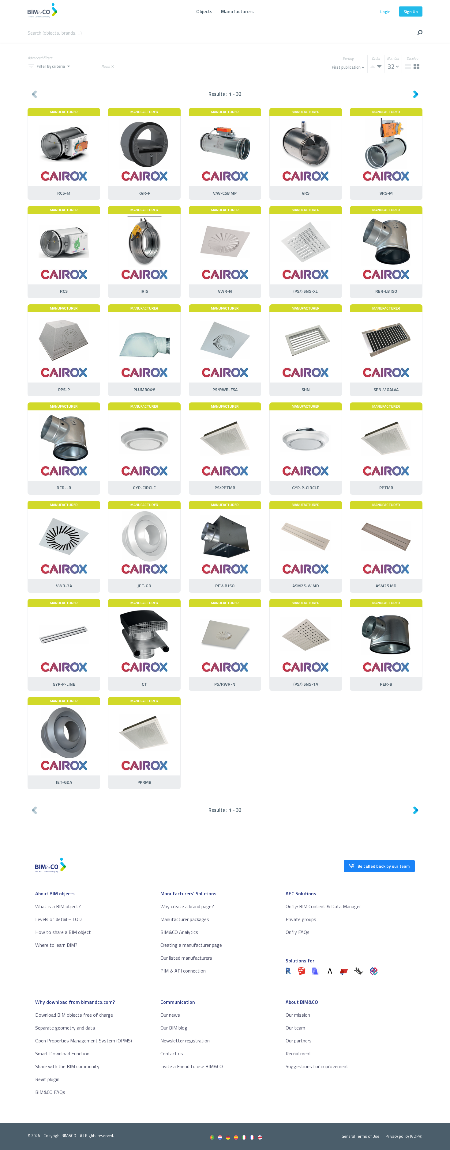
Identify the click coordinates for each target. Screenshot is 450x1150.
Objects (204, 11)
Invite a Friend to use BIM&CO (191, 1066)
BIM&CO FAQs (50, 1092)
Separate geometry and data (65, 1027)
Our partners (299, 1040)
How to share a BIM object (63, 932)
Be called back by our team (384, 866)
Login (385, 11)
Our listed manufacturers (186, 958)
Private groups (301, 919)
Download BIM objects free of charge (74, 1015)
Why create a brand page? (187, 906)
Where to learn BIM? (56, 945)
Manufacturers (237, 11)
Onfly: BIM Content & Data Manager (323, 906)
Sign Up (410, 11)
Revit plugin (47, 1079)
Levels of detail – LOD (58, 919)
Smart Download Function (62, 1053)
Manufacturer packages (184, 919)
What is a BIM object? (58, 906)
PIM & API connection (183, 970)
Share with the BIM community (67, 1066)
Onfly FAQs (297, 932)
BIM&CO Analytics (179, 932)
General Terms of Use (360, 1136)
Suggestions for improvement (317, 1066)
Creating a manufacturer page (191, 945)
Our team (295, 1027)
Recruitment (298, 1053)
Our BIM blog (173, 1027)
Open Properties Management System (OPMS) (83, 1040)
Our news (170, 1015)
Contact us (171, 1053)
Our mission (298, 1015)
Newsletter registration (185, 1040)
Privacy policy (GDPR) (403, 1136)
